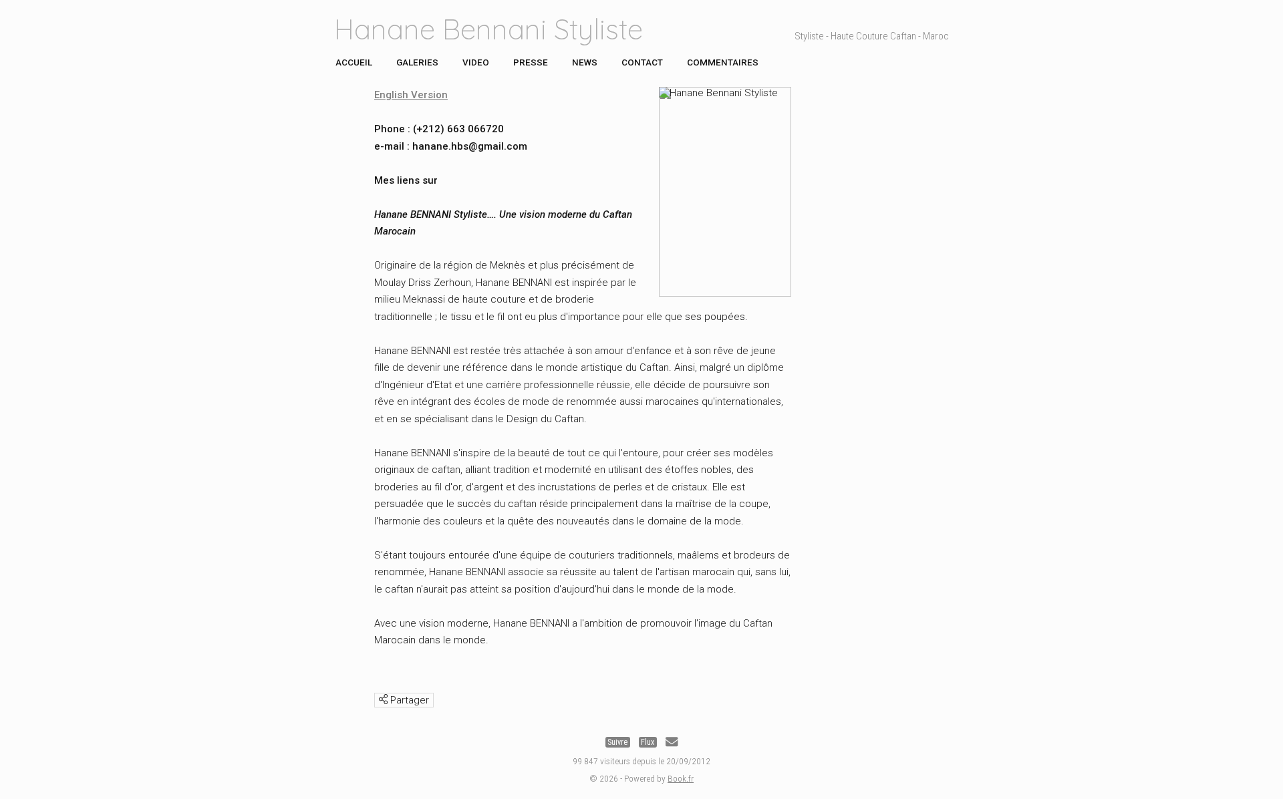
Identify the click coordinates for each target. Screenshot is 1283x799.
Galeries (417, 62)
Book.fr (681, 778)
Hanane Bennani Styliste (488, 29)
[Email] (672, 742)
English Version (411, 95)
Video (475, 62)
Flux (647, 742)
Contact (642, 62)
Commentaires (722, 62)
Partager (408, 700)
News (584, 62)
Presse (530, 62)
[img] (383, 699)
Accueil (353, 62)
